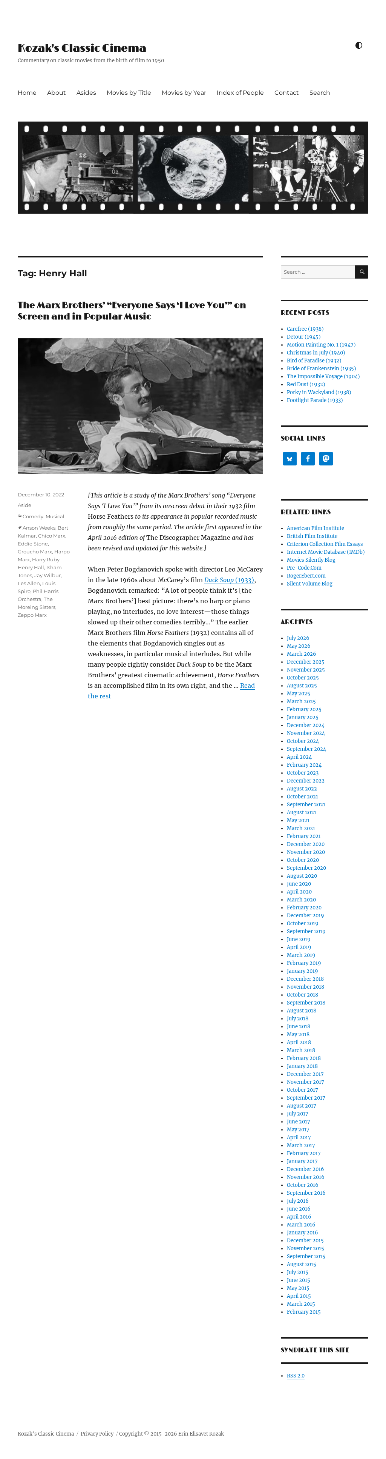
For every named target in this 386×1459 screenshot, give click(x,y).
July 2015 (297, 1272)
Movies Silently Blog (311, 560)
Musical (55, 516)
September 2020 (306, 868)
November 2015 (305, 1248)
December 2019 (305, 915)
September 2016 (306, 1193)
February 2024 (304, 765)
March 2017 (301, 1145)
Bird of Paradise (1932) (314, 360)
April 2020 (299, 892)
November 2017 (305, 1082)
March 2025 (301, 701)
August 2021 (301, 812)
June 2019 (299, 939)
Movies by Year (184, 92)
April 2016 (299, 1217)
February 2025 (304, 709)
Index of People (240, 92)
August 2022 (302, 789)
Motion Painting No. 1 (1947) (321, 345)
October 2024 (303, 741)
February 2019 (304, 963)
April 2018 (299, 1042)
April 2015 (299, 1296)
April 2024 (299, 757)
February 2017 (304, 1153)
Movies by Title (129, 92)
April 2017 (299, 1137)
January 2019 (302, 971)
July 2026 (298, 638)
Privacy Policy (97, 1434)
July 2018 (297, 1018)
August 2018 (301, 1011)
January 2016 (302, 1232)
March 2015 (301, 1304)
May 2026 (299, 646)
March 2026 (301, 654)
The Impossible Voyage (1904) (323, 376)
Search (319, 92)
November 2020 (306, 852)
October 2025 (303, 678)
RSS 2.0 (296, 1376)
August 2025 (302, 686)
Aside (24, 505)
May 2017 (298, 1129)
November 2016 (306, 1177)
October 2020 (303, 860)
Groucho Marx (35, 551)
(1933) (229, 580)
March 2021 (301, 828)
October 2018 (302, 995)
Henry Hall (31, 567)
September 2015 (306, 1256)
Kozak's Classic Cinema (82, 48)
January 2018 (302, 1066)
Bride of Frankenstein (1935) (321, 368)
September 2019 (306, 931)
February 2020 (304, 907)
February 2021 (304, 836)
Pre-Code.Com (304, 568)
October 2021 (302, 796)
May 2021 (298, 820)
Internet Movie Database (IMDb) (326, 552)
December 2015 (305, 1240)
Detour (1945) (304, 337)
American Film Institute (315, 528)
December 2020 (306, 844)
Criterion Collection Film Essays (325, 544)
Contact (286, 92)
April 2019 (299, 947)
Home (27, 92)
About (56, 92)
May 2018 (298, 1034)
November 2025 (306, 670)
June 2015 (298, 1280)
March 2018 (301, 1050)
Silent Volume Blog (309, 584)
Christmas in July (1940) (316, 353)
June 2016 (299, 1209)
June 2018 (298, 1026)
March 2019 (301, 955)
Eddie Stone (33, 544)
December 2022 (306, 781)
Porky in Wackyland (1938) (319, 392)
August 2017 (301, 1106)
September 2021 (306, 804)
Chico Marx (51, 536)
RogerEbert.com (306, 576)
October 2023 (303, 773)
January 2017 (302, 1161)
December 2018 (305, 979)
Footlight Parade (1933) (315, 400)
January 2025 (303, 717)
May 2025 (298, 693)
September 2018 (306, 1003)
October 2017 (302, 1090)
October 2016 (303, 1185)
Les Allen (29, 583)
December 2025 (306, 662)
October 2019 (303, 923)
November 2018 (305, 987)
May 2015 (298, 1288)
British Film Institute (312, 536)
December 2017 (305, 1074)
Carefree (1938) (305, 329)
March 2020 (301, 900)
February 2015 (304, 1312)
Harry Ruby (46, 559)
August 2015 (301, 1264)
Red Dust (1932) (306, 384)
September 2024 (306, 749)
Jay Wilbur (47, 575)
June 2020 (299, 884)
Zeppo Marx (32, 615)
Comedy (33, 516)
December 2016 (305, 1169)
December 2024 (306, 725)
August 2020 (302, 876)
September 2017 (306, 1098)
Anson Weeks (39, 528)
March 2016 (301, 1225)
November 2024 (306, 733)
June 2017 (298, 1122)
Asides (86, 92)
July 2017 (297, 1114)
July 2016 (298, 1201)
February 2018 (304, 1058)
